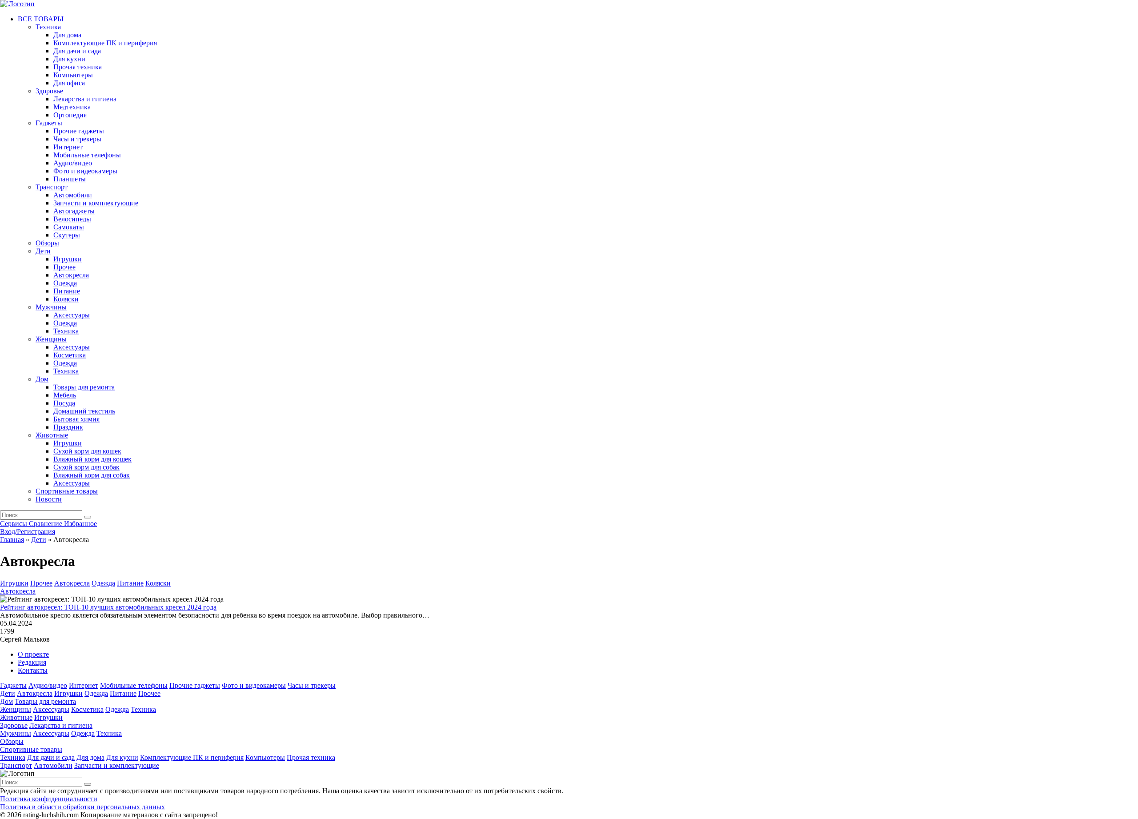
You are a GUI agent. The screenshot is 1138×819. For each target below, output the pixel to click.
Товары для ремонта (84, 387)
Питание (66, 291)
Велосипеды (72, 219)
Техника (48, 27)
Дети (43, 251)
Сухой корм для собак (86, 467)
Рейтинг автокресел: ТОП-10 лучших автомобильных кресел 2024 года (108, 607)
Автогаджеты (74, 211)
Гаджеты (49, 123)
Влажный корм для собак (91, 475)
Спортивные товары (67, 491)
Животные (52, 435)
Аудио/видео (72, 163)
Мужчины (51, 307)
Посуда (64, 403)
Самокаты (68, 227)
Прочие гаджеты (78, 131)
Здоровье (49, 91)
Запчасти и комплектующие (95, 203)
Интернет (68, 147)
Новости (49, 499)
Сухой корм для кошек (87, 451)
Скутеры (66, 235)
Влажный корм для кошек (92, 459)
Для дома (67, 35)
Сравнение (46, 523)
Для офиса (69, 83)
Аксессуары (71, 315)
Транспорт (52, 187)
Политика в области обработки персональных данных (82, 807)
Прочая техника (77, 67)
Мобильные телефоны (87, 155)
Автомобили (72, 195)
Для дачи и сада (77, 51)
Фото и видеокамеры (85, 171)
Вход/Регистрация (27, 531)
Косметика (69, 355)
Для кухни (69, 59)
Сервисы (14, 523)
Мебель (64, 395)
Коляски (66, 299)
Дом (42, 379)
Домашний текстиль (84, 411)
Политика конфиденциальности (48, 799)
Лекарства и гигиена (84, 99)
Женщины (51, 339)
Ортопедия (70, 115)
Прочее (64, 267)
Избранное (80, 523)
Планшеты (69, 179)
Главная (12, 539)
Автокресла (71, 275)
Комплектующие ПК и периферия (105, 43)
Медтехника (72, 107)
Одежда (65, 283)
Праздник (68, 427)
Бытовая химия (76, 419)
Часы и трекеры (77, 139)
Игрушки (67, 259)
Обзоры (47, 243)
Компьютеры (73, 75)
